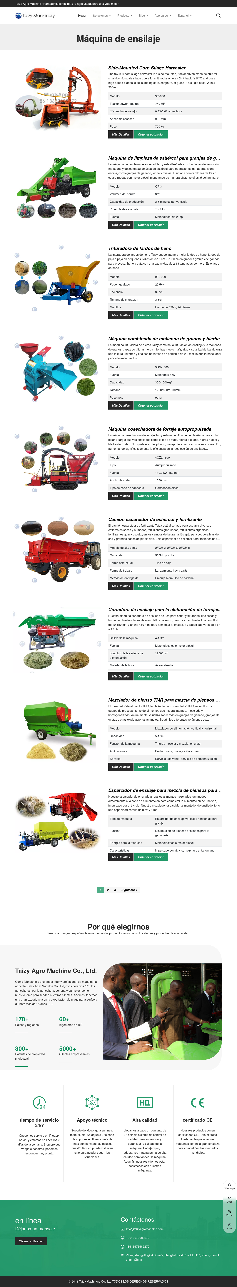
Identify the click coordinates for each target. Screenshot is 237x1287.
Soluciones (101, 15)
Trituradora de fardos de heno (139, 248)
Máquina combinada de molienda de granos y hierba (164, 338)
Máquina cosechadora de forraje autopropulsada (160, 429)
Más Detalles (121, 134)
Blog (142, 15)
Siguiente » (129, 890)
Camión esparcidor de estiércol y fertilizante (155, 519)
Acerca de (162, 15)
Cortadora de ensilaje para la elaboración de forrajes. (164, 609)
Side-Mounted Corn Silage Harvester (146, 67)
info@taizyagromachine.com (144, 1229)
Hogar (82, 15)
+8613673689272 (137, 1238)
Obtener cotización (151, 134)
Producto (123, 15)
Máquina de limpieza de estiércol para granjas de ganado (168, 158)
